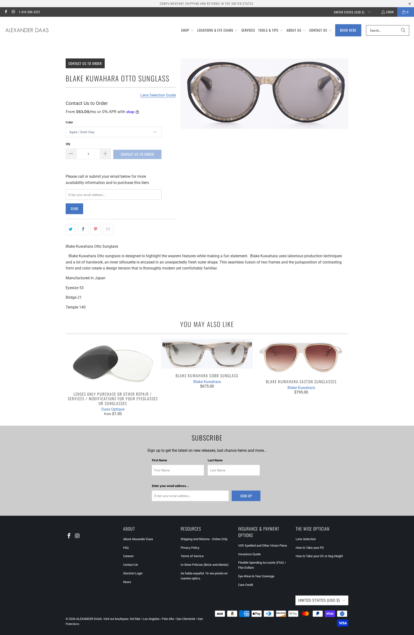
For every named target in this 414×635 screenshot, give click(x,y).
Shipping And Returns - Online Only (204, 539)
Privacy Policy (190, 547)
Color (69, 122)
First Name (159, 460)
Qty (68, 144)
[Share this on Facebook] (83, 229)
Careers (128, 556)
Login (390, 12)
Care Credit (245, 585)
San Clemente (185, 619)
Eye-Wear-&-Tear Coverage (256, 576)
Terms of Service (192, 556)
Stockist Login (133, 573)
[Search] (403, 30)
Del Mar (135, 619)
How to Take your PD (310, 547)
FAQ (126, 547)
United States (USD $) (349, 12)
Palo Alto (168, 619)
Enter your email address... (170, 486)
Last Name (215, 460)
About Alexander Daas (138, 539)
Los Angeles (151, 619)
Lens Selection (306, 539)
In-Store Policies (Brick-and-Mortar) (205, 564)
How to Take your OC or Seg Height (319, 556)
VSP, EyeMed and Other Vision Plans (262, 545)
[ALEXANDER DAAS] (27, 30)
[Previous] (72, 377)
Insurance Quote (249, 554)
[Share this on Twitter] (71, 229)
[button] (187, 30)
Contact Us (130, 564)
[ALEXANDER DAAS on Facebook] (6, 12)
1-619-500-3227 (29, 12)
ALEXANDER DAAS (89, 619)
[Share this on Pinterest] (96, 229)
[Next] (341, 377)
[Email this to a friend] (108, 229)
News (127, 582)
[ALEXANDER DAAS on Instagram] (13, 12)
